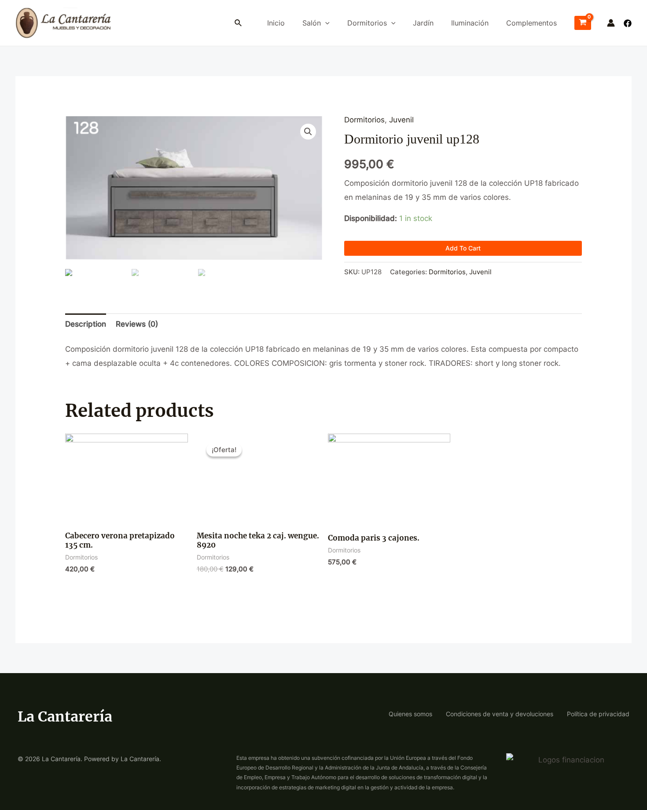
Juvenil (401, 119)
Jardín (423, 22)
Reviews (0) (137, 324)
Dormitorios (367, 22)
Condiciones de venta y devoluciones (499, 714)
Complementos (531, 22)
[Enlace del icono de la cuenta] (611, 23)
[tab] (85, 324)
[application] (325, 23)
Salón (311, 22)
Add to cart (463, 248)
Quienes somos (410, 714)
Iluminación (470, 22)
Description (85, 324)
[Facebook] (628, 23)
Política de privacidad (598, 714)
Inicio (276, 22)
